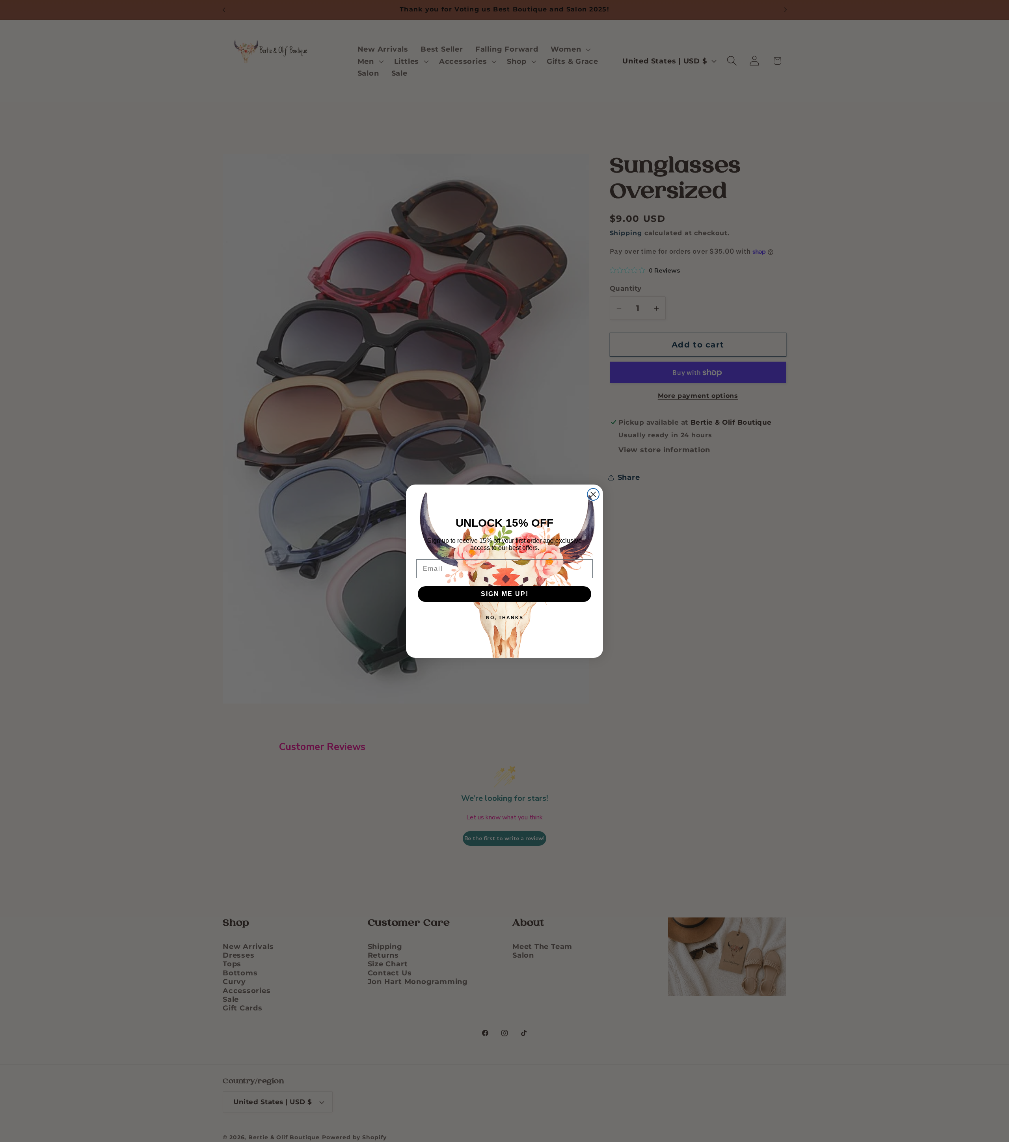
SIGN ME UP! (505, 593)
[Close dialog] (593, 494)
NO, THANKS (504, 617)
